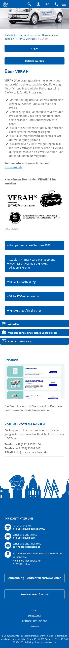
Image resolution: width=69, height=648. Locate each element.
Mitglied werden (34, 60)
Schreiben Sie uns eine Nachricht (47, 4)
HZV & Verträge (27, 38)
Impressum (34, 615)
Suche (29, 4)
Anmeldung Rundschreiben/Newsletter (34, 578)
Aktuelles (13, 324)
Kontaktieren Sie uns (34, 594)
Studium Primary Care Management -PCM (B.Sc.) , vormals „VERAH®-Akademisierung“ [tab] (32, 263)
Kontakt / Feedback (19, 341)
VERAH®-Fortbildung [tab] (22, 282)
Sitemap (34, 626)
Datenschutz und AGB (34, 621)
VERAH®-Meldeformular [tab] (24, 296)
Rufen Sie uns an (56, 4)
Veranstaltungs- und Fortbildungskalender (32, 332)
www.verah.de (13, 167)
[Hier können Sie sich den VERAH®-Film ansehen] (34, 207)
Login (38, 4)
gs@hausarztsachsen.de (26, 546)
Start (34, 610)
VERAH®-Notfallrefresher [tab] (25, 310)
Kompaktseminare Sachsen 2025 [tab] (30, 245)
